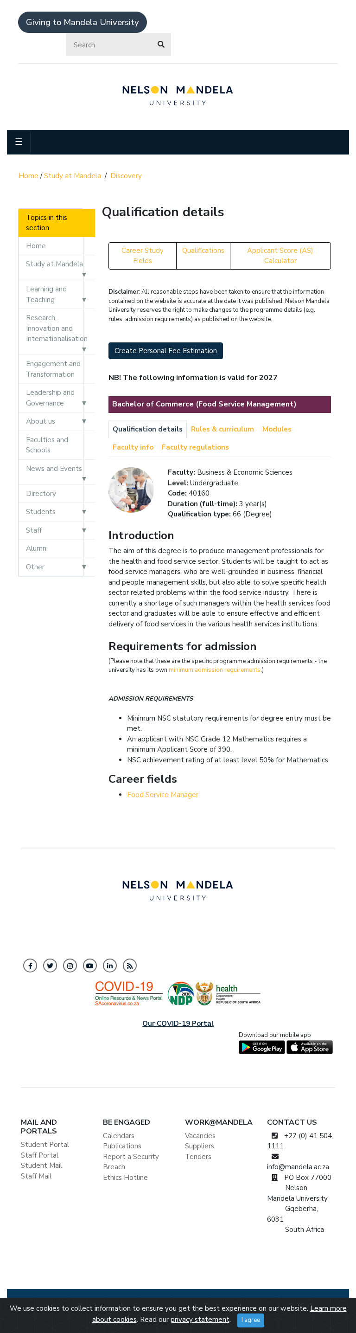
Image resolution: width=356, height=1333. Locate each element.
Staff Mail (36, 1176)
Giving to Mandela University (82, 22)
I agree (251, 1320)
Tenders (198, 1156)
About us (40, 421)
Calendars (118, 1135)
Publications (122, 1146)
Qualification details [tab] (148, 429)
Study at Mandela (72, 175)
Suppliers (199, 1146)
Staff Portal (39, 1155)
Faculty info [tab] (133, 447)
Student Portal (45, 1144)
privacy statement (200, 1319)
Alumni (37, 548)
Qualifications (203, 250)
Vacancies (200, 1135)
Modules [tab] (277, 429)
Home (28, 175)
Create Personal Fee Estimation (165, 350)
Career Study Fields (142, 256)
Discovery (126, 175)
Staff (34, 530)
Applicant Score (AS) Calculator (280, 256)
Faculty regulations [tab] (195, 447)
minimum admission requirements (215, 670)
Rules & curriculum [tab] (222, 429)
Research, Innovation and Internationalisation (57, 328)
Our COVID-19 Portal (178, 1023)
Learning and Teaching (46, 294)
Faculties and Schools (47, 445)
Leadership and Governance (50, 398)
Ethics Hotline (125, 1177)
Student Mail (41, 1165)
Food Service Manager (162, 794)
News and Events (54, 468)
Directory (41, 493)
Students (41, 511)
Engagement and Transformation (53, 369)
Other (35, 567)
